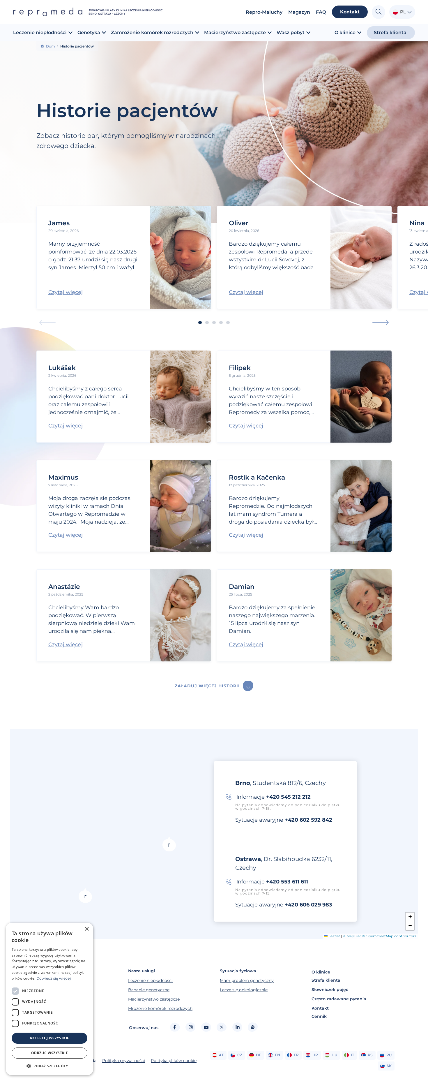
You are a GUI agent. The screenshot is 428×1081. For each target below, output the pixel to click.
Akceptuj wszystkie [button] (49, 1038)
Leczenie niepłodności (150, 980)
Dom (50, 46)
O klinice (321, 972)
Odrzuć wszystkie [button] (49, 1052)
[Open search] (378, 12)
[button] (47, 322)
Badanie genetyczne (148, 989)
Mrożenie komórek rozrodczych (160, 1008)
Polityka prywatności (123, 1060)
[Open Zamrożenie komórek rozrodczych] (197, 32)
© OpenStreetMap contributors (389, 936)
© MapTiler (352, 936)
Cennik (319, 1016)
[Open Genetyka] (104, 32)
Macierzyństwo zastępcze (154, 999)
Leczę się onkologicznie (244, 989)
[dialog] (49, 999)
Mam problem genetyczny (247, 980)
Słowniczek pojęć (330, 989)
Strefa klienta (326, 980)
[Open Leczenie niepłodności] (70, 32)
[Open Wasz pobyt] (308, 32)
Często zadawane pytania (339, 998)
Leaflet (334, 936)
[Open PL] (409, 12)
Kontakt (320, 1008)
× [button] (86, 929)
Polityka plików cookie (174, 1060)
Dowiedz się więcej (53, 978)
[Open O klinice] (359, 32)
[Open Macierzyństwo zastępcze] (269, 32)
